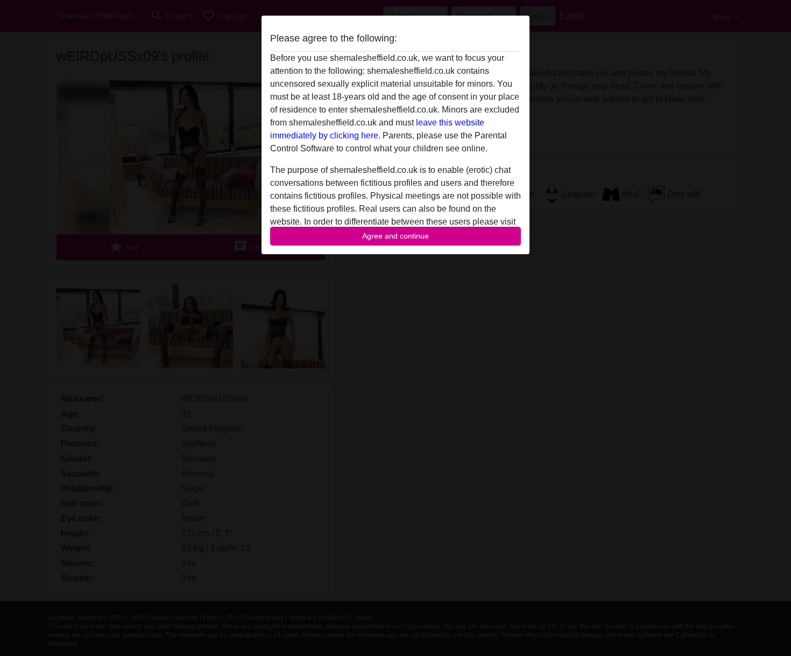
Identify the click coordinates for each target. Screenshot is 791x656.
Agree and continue (395, 236)
